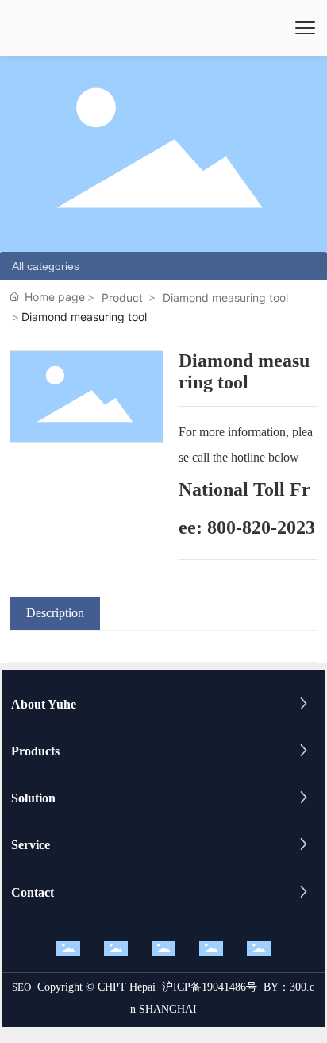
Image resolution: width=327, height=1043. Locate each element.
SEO (21, 987)
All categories (45, 266)
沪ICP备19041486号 (209, 987)
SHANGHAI (168, 1009)
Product (122, 297)
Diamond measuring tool (225, 297)
